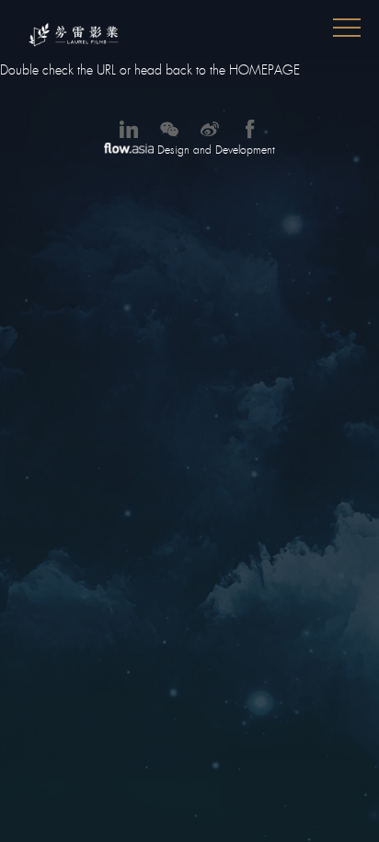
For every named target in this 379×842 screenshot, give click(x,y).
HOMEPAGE (264, 70)
